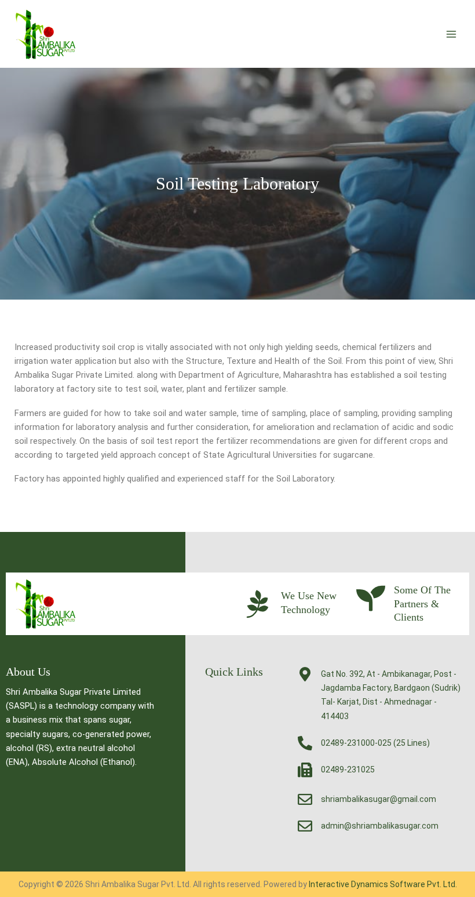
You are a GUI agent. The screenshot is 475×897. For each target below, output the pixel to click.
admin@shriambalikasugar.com (380, 825)
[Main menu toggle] (451, 34)
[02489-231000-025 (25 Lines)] (305, 743)
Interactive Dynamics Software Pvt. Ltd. (383, 884)
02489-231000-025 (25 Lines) (375, 743)
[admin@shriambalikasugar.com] (305, 826)
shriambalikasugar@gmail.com (378, 799)
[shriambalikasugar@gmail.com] (305, 799)
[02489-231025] (305, 770)
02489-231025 (348, 769)
